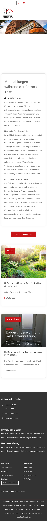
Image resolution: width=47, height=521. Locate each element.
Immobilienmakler (11, 430)
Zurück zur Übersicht (23, 234)
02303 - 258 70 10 (11, 413)
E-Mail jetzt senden (11, 418)
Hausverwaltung (10, 443)
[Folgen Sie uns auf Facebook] (29, 3)
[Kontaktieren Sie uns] (18, 3)
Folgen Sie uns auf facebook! (14, 491)
